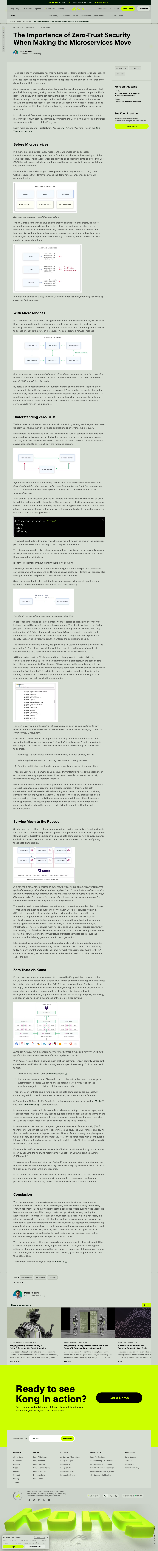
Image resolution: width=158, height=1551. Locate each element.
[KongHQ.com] (78, 8)
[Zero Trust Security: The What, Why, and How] (88, 1336)
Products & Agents (32, 8)
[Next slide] (149, 1305)
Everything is (132, 1496)
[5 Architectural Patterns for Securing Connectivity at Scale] (34, 1336)
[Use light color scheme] (110, 1495)
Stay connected (20, 1438)
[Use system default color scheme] (105, 1495)
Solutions (50, 8)
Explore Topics (116, 16)
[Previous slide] (144, 1305)
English (93, 1496)
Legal (16, 1482)
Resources (102, 8)
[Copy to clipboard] (103, 520)
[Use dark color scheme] (115, 1495)
